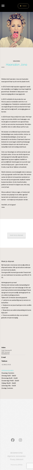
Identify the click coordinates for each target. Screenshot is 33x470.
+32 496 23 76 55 (6, 364)
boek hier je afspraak (16, 235)
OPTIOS (20, 465)
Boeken (24, 6)
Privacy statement (16, 459)
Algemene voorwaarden (16, 456)
